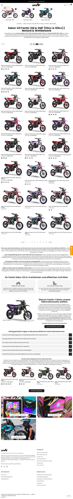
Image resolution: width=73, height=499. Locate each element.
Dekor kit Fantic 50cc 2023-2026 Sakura (35, 111)
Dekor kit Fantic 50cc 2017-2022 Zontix (45, 382)
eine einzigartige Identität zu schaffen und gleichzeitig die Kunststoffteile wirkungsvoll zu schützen (54, 317)
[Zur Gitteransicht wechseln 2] (34, 44)
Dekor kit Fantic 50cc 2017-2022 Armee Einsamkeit (59, 181)
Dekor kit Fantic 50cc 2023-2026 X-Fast (59, 88)
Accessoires (40, 463)
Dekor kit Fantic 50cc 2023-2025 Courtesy (27, 380)
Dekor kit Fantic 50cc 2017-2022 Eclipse (11, 232)
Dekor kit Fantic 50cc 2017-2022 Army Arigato (11, 207)
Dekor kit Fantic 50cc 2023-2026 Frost (58, 111)
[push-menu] (2, 5)
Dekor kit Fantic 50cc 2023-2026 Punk (34, 88)
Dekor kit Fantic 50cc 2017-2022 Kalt (58, 206)
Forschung (3, 474)
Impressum (39, 483)
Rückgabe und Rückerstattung (44, 479)
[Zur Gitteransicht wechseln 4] (41, 44)
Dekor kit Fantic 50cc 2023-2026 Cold (34, 154)
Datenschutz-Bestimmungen (44, 474)
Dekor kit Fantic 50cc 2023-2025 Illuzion (9, 380)
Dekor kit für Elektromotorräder (44, 461)
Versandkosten (40, 481)
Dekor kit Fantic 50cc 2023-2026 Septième (12, 65)
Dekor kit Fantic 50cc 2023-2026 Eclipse (11, 154)
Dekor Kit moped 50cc (42, 452)
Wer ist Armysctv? (41, 485)
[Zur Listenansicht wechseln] (31, 44)
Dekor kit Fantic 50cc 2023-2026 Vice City (59, 133)
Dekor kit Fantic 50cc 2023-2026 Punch (35, 65)
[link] (9, 13)
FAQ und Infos (40, 465)
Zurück (22, 242)
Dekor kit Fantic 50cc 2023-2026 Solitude (11, 111)
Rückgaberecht (5, 479)
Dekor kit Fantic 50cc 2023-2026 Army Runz (60, 154)
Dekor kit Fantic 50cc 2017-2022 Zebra (63, 382)
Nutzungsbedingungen (6, 477)
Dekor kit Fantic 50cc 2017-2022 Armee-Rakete (35, 233)
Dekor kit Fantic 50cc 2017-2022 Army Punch (60, 232)
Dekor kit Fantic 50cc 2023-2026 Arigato (35, 134)
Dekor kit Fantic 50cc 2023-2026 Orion (59, 65)
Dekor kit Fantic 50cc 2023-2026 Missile (11, 88)
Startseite (19, 23)
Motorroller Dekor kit (42, 454)
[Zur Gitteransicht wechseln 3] (37, 44)
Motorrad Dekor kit (41, 459)
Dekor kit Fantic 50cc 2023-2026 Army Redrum (11, 178)
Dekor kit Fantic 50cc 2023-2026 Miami (11, 133)
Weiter (50, 242)
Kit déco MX (40, 456)
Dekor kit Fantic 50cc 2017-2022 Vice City (35, 206)
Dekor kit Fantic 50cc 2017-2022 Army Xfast (36, 180)
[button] (6, 8)
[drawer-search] (65, 5)
